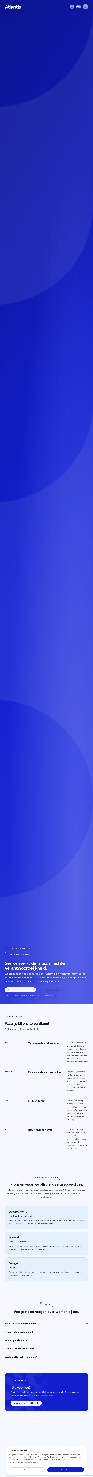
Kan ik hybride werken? (17, 1340)
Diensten (15, 948)
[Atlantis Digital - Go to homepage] (13, 7)
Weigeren (27, 1470)
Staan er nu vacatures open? (20, 1323)
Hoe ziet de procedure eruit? (20, 1348)
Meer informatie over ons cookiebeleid (22, 1463)
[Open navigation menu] (87, 7)
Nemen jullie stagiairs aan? (19, 1332)
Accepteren (66, 1470)
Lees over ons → (54, 990)
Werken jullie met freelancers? (21, 1357)
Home (7, 948)
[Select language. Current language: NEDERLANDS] (78, 6)
